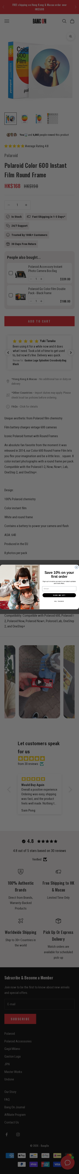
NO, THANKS (59, 601)
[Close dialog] (76, 567)
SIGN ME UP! (59, 595)
